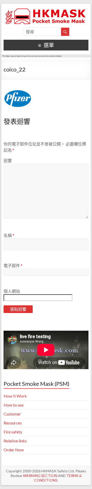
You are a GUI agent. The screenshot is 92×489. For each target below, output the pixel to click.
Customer (12, 413)
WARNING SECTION (40, 475)
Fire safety (13, 431)
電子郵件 (13, 265)
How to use (14, 404)
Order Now (14, 449)
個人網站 (12, 291)
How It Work (15, 395)
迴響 (8, 160)
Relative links (15, 440)
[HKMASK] (46, 10)
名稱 (9, 235)
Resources (13, 422)
